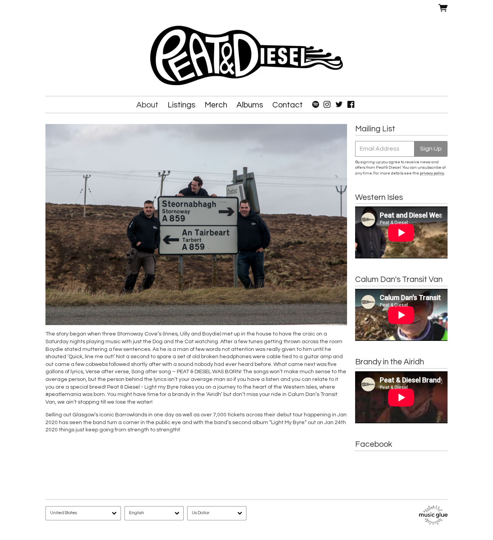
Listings (181, 105)
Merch (216, 105)
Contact (287, 105)
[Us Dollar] (216, 513)
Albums (249, 105)
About (147, 105)
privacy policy (432, 173)
